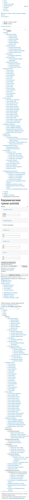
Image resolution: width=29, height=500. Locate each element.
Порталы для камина (12, 62)
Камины (6, 32)
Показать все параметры (8, 262)
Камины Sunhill (13, 36)
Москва (26, 6)
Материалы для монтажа (10, 145)
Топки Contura (10, 83)
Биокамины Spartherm (15, 55)
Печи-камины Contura (12, 103)
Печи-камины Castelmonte (13, 121)
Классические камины (15, 179)
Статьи (6, 9)
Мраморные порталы (14, 63)
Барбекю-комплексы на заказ (14, 184)
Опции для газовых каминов (14, 166)
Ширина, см (6, 230)
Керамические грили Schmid (14, 132)
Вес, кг (5, 252)
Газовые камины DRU (15, 47)
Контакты (6, 10)
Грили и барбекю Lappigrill (13, 125)
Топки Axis (9, 78)
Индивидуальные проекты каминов (15, 172)
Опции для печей (11, 168)
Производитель (7, 220)
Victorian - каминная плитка (20, 462)
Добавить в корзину (14, 275)
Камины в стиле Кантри (15, 177)
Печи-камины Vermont (12, 106)
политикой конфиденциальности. (17, 498)
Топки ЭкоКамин (10, 90)
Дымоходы (7, 134)
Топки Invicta (9, 70)
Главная (5, 310)
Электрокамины (10, 57)
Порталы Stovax (17, 357)
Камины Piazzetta (13, 39)
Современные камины (15, 67)
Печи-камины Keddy (11, 112)
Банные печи (7, 135)
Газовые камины (10, 45)
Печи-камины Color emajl (13, 122)
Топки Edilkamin (10, 75)
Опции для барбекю (11, 165)
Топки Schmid (10, 72)
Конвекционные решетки (13, 148)
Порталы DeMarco (18, 351)
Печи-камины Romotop (12, 108)
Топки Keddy (9, 81)
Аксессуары (7, 150)
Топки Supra (9, 76)
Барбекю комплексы (9, 124)
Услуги (5, 2)
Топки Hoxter (9, 85)
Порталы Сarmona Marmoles (21, 354)
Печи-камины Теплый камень (14, 119)
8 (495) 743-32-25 (6, 26)
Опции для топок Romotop (16, 157)
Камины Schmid (13, 37)
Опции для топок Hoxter (15, 155)
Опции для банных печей (13, 163)
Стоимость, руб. (7, 209)
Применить (9, 264)
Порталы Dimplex (18, 361)
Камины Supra (13, 41)
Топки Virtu (9, 91)
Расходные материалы (12, 147)
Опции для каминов (11, 160)
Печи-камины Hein (11, 117)
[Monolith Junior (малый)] (8, 268)
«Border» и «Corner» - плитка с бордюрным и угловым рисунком (21, 459)
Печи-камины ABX (11, 101)
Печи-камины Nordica (12, 111)
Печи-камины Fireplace (12, 116)
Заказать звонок (5, 283)
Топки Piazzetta (10, 80)
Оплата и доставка (9, 4)
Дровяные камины (11, 34)
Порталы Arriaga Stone (19, 349)
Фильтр (25, 266)
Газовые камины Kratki (15, 52)
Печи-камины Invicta (11, 114)
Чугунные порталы (14, 65)
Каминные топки (8, 68)
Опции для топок (11, 152)
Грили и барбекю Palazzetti (13, 127)
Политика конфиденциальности (9, 304)
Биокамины (9, 54)
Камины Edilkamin (14, 42)
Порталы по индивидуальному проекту (17, 189)
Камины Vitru (12, 44)
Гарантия (6, 7)
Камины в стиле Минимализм (17, 174)
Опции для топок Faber (15, 153)
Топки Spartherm (10, 93)
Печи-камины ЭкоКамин (12, 109)
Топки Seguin (9, 94)
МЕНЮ (5, 29)
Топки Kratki (9, 86)
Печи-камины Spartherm (12, 99)
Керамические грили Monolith (14, 129)
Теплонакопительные (12, 137)
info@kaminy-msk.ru (6, 280)
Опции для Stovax (14, 161)
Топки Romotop (10, 88)
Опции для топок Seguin (15, 158)
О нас (5, 0)
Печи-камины (7, 98)
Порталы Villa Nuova (18, 352)
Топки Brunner (10, 73)
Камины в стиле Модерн (15, 176)
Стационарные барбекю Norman (15, 130)
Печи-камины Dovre (11, 104)
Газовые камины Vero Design (16, 50)
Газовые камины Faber (15, 49)
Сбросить (3, 264)
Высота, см (6, 241)
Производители (8, 5)
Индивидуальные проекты (11, 171)
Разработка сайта (6, 306)
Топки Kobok (9, 96)
